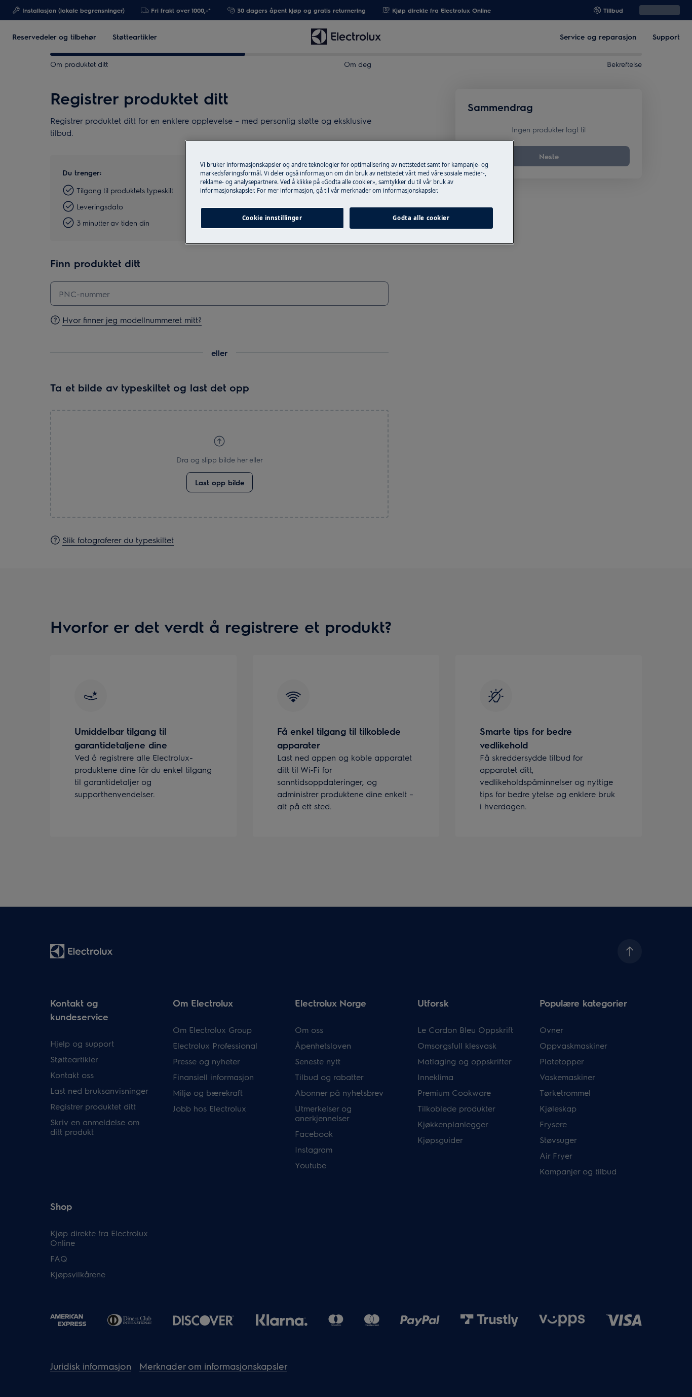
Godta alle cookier (421, 218)
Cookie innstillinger (272, 218)
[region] (349, 192)
